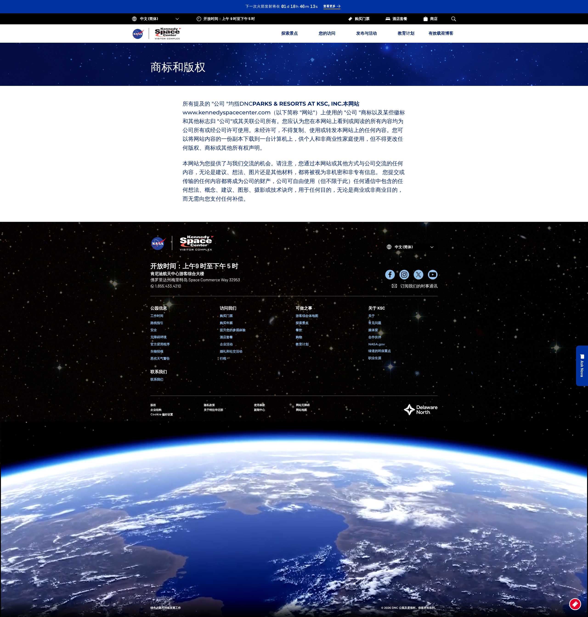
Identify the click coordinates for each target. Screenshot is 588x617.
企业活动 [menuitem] (226, 344)
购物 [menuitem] (299, 337)
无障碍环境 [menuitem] (158, 337)
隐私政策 (209, 405)
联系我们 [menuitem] (156, 379)
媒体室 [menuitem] (373, 330)
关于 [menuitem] (371, 316)
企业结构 (155, 410)
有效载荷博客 (441, 33)
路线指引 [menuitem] (156, 323)
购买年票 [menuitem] (226, 323)
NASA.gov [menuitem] (376, 344)
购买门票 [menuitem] (226, 316)
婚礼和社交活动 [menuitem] (231, 351)
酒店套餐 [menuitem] (226, 337)
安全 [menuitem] (153, 330)
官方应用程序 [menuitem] (160, 344)
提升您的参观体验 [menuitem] (233, 330)
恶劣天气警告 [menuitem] (160, 358)
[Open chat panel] (582, 366)
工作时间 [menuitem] (156, 316)
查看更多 (329, 6)
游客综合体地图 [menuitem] (307, 316)
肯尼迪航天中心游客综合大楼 (177, 273)
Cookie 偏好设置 (161, 414)
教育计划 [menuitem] (302, 344)
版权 (153, 405)
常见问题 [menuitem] (374, 323)
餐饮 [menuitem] (299, 330)
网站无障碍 (303, 405)
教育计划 (406, 33)
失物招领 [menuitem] (156, 351)
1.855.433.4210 (168, 285)
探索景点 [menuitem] (302, 323)
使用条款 (259, 405)
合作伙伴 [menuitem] (374, 337)
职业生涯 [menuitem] (374, 358)
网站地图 (301, 410)
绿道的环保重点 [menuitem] (379, 351)
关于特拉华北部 (213, 410)
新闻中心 (259, 410)
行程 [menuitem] (223, 358)
